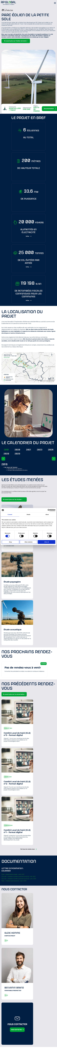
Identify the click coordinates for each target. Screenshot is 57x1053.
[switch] (21, 536)
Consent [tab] (10, 514)
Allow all (46, 542)
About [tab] (47, 514)
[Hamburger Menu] (55, 3)
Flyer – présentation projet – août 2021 (12, 874)
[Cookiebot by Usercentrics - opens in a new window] (48, 510)
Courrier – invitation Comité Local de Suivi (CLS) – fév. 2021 (18, 876)
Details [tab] (28, 514)
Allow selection (29, 542)
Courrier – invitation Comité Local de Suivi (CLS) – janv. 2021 (18, 878)
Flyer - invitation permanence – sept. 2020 (13, 881)
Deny (10, 542)
